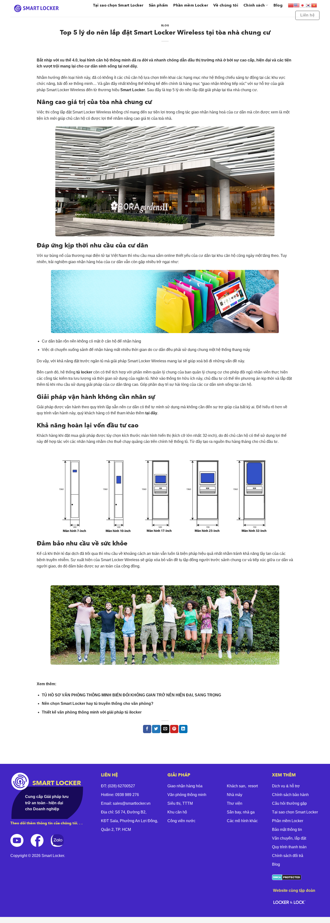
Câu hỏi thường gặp (289, 803)
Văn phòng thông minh (186, 795)
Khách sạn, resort (242, 786)
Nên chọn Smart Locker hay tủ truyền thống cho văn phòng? (97, 703)
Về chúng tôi (225, 5)
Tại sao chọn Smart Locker (118, 5)
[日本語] (302, 5)
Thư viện (234, 803)
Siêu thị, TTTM (180, 803)
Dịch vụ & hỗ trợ (286, 786)
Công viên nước (181, 821)
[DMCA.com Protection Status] (286, 877)
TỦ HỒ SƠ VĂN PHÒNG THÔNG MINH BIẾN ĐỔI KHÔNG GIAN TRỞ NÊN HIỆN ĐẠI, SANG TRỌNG (131, 695)
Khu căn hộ (177, 812)
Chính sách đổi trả (287, 856)
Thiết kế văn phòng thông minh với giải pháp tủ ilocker (92, 712)
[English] (297, 5)
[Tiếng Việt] (314, 5)
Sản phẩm (158, 5)
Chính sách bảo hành (290, 795)
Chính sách (254, 5)
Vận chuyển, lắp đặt (289, 838)
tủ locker (84, 372)
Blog (278, 5)
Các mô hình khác (242, 821)
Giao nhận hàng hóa (184, 786)
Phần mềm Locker (190, 5)
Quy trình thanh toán (289, 847)
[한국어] (308, 5)
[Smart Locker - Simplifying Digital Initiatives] (37, 8)
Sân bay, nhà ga (241, 812)
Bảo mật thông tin (287, 829)
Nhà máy (234, 795)
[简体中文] (291, 5)
